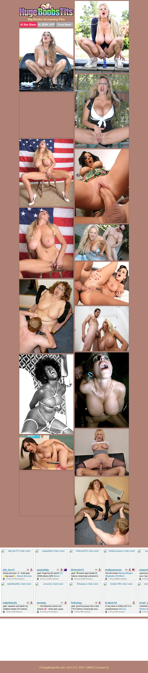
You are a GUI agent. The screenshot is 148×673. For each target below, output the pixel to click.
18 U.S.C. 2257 (75, 667)
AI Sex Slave (28, 24)
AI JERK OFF (46, 24)
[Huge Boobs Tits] (46, 10)
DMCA (90, 667)
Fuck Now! (64, 24)
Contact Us (102, 667)
